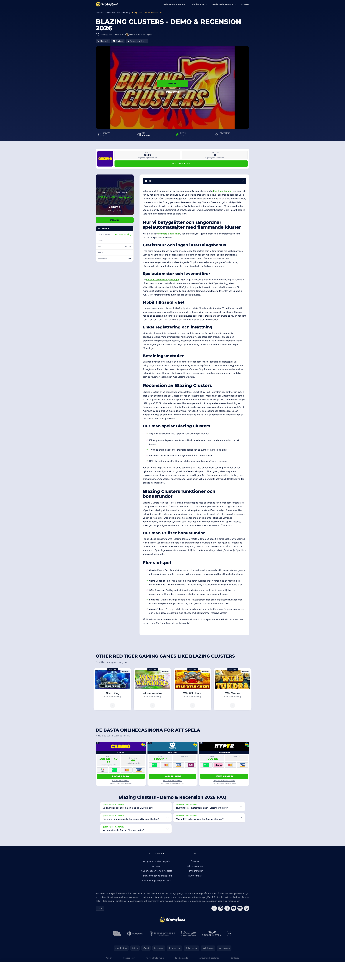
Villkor (109, 958)
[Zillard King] (112, 689)
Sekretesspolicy (195, 865)
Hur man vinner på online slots (156, 875)
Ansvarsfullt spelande (209, 958)
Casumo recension (120, 780)
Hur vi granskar (195, 870)
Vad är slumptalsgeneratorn (156, 880)
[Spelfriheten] (211, 933)
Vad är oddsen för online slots (156, 870)
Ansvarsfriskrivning (155, 958)
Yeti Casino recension (172, 780)
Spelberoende (181, 958)
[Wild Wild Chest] (192, 689)
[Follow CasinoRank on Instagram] (220, 908)
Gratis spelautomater (223, 4)
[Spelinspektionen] (117, 933)
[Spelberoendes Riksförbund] (162, 933)
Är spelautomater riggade (156, 861)
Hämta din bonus (181, 163)
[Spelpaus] (135, 933)
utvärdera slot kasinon (168, 233)
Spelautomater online (173, 4)
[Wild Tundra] (232, 689)
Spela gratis (172, 92)
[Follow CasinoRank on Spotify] (240, 908)
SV (98, 908)
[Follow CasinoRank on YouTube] (233, 908)
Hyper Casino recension (224, 780)
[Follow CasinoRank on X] (227, 908)
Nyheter (245, 4)
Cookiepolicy (129, 958)
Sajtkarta (235, 958)
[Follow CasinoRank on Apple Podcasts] (246, 908)
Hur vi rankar (195, 875)
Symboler (156, 865)
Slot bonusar (198, 4)
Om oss (195, 861)
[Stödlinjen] (188, 933)
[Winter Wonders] (152, 689)
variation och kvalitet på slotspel (162, 279)
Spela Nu (172, 83)
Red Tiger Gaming (123, 234)
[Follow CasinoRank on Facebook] (214, 908)
